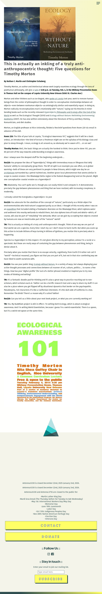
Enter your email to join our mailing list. (51, 567)
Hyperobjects (50, 112)
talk (36, 90)
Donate (51, 536)
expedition (11, 209)
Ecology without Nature (44, 264)
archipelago (9, 173)
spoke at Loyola (56, 98)
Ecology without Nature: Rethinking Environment (71, 115)
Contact (51, 525)
